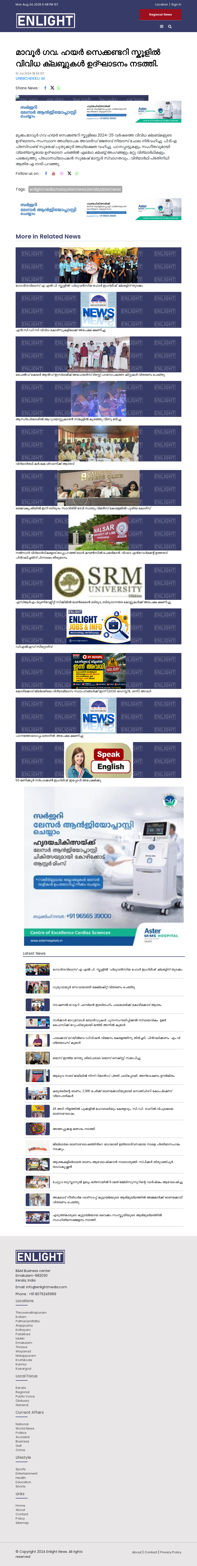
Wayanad (23, 1351)
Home (20, 1505)
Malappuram (26, 1356)
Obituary (22, 1401)
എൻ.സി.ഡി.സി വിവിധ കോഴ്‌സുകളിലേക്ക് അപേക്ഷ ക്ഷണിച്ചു (60, 330)
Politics (21, 1433)
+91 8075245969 (42, 1294)
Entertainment (26, 1473)
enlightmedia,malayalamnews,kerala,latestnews (75, 189)
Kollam (21, 1317)
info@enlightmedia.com (46, 1287)
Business (22, 1441)
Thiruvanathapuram (31, 1312)
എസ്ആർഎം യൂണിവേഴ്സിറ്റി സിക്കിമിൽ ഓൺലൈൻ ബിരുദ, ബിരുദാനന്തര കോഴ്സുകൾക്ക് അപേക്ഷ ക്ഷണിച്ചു (93, 602)
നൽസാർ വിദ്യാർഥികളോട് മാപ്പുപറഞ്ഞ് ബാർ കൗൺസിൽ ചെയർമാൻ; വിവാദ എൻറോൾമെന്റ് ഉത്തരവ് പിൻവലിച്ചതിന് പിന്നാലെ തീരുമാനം (91, 555)
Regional (23, 1392)
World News (25, 1428)
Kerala (21, 1388)
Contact (22, 1514)
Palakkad (23, 1334)
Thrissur (22, 1347)
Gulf (19, 1446)
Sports (21, 1469)
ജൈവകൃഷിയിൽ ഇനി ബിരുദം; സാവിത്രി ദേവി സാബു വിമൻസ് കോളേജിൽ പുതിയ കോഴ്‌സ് (83, 508)
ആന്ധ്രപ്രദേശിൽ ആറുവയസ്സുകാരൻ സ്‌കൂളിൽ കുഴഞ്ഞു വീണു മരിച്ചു (68, 419)
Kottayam (23, 1330)
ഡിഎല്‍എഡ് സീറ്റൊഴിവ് (34, 646)
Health (21, 1478)
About (20, 1510)
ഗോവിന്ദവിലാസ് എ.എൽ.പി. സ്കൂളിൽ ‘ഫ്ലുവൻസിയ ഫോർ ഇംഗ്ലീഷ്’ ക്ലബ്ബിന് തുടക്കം (79, 285)
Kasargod (23, 1368)
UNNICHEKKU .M (30, 78)
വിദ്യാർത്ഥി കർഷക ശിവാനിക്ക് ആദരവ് (45, 463)
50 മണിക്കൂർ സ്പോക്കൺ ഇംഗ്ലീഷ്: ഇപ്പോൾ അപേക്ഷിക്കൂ (58, 780)
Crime (20, 1450)
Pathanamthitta (28, 1321)
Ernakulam (24, 1343)
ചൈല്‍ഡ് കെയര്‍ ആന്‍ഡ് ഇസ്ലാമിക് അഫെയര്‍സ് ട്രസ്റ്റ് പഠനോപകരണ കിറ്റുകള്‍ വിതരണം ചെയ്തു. (91, 374)
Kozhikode (24, 1360)
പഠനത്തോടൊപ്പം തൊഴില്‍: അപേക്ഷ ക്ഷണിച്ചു (49, 735)
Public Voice (25, 1396)
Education (23, 1482)
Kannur (21, 1364)
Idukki (20, 1338)
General (22, 1405)
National (22, 1424)
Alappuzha (24, 1325)
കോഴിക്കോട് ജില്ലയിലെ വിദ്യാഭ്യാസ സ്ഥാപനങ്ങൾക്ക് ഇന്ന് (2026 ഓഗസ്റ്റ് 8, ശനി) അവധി (83, 691)
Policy (20, 1518)
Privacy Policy (170, 1552)
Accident (23, 1437)
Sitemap (22, 1523)
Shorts (20, 1486)
